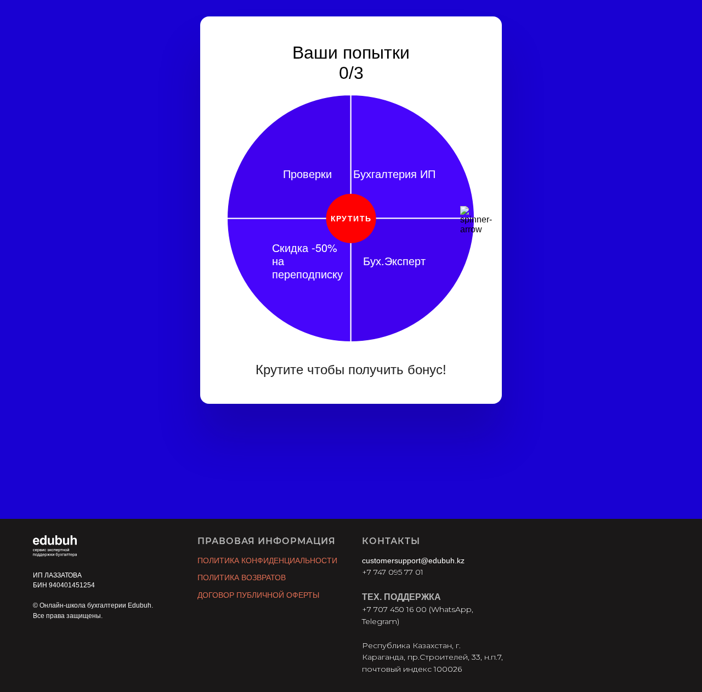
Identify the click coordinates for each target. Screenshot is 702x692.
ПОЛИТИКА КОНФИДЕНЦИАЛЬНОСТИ (267, 560)
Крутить (351, 218)
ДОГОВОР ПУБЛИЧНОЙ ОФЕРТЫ (258, 595)
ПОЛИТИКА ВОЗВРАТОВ (241, 577)
